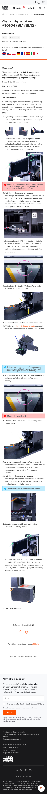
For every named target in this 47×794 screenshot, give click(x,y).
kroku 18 (17, 326)
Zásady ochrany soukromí (12, 739)
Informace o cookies (10, 742)
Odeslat (9, 712)
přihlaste (35, 644)
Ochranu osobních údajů (20, 719)
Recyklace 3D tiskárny (10, 753)
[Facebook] (16, 770)
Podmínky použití (34, 719)
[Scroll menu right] (44, 8)
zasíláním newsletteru (30, 708)
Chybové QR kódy (24, 14)
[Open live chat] (41, 788)
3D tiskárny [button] (18, 7)
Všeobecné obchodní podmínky (14, 732)
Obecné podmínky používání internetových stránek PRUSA (21, 735)
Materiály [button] (31, 8)
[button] (4, 53)
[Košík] (43, 2)
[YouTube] (30, 770)
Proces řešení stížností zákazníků (14, 744)
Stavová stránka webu (10, 747)
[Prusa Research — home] (5, 8)
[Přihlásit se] (39, 2)
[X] (26, 770)
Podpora (11, 14)
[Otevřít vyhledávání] (35, 2)
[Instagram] (21, 770)
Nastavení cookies (9, 750)
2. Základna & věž (28, 326)
